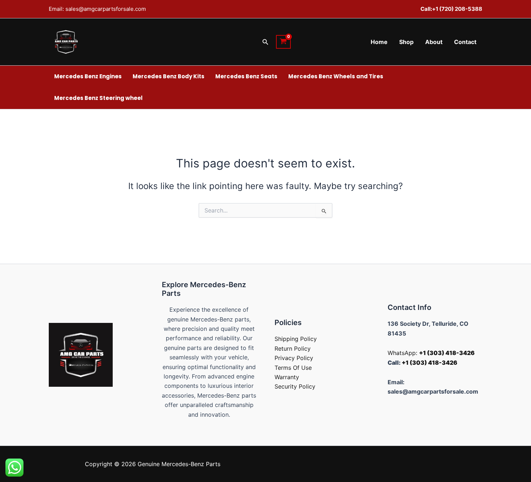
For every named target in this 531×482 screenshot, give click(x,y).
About (433, 41)
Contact (465, 41)
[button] (265, 42)
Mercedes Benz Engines (88, 76)
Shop (406, 41)
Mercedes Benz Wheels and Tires (335, 76)
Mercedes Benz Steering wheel (98, 98)
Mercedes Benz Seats (246, 76)
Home (379, 41)
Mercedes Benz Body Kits (168, 76)
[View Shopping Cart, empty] (283, 42)
